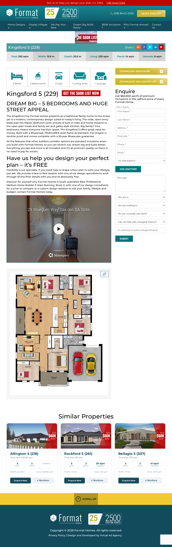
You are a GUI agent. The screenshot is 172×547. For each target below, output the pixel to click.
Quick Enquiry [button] (151, 13)
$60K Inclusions (111, 24)
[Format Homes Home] (22, 17)
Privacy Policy (57, 535)
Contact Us (156, 26)
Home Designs (16, 24)
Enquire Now (20, 480)
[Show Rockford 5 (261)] (86, 436)
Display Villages (38, 24)
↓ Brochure (43, 480)
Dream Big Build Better (83, 26)
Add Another (128, 169)
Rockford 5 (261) (78, 454)
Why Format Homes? (136, 24)
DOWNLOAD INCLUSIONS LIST (138, 81)
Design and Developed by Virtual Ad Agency (94, 535)
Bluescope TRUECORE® (45, 132)
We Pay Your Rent (58, 26)
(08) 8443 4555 (116, 2)
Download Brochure (135, 71)
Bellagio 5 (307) (131, 454)
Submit (124, 238)
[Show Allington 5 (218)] (32, 436)
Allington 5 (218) (24, 454)
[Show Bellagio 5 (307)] (140, 436)
